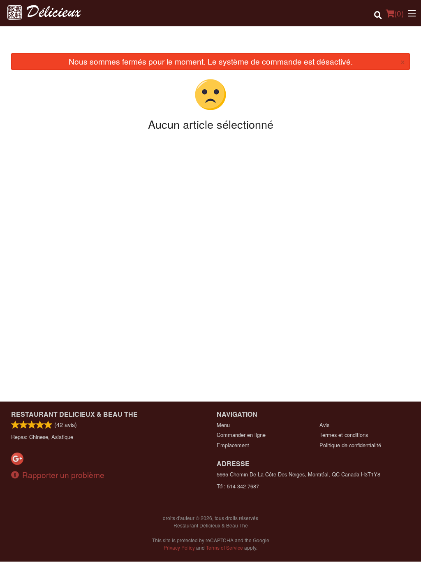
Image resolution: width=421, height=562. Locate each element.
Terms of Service (224, 547)
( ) (399, 13)
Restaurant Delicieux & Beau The (74, 414)
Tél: (238, 486)
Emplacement (233, 445)
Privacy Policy (179, 547)
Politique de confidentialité (350, 445)
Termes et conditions (343, 435)
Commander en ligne (241, 435)
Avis (324, 425)
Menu (223, 425)
